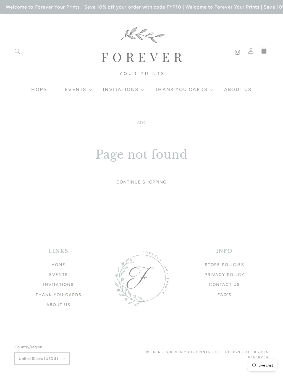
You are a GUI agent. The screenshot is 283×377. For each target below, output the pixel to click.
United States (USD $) (38, 358)
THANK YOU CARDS (59, 294)
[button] (17, 51)
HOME (58, 264)
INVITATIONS (58, 284)
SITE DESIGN (227, 352)
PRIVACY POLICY (225, 274)
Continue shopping (141, 182)
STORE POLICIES (224, 264)
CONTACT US (224, 284)
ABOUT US (58, 304)
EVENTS (58, 274)
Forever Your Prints (187, 352)
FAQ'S (225, 294)
